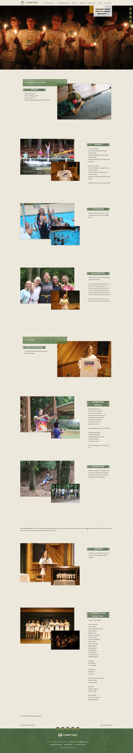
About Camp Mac (49, 3)
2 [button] (107, 6)
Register (82, 3)
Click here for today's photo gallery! (30, 716)
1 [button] (98, 6)
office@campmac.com (83, 741)
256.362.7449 (72, 741)
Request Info (91, 3)
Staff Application (80, 744)
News (74, 3)
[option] (103, 11)
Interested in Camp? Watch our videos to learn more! (103, 11)
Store (100, 3)
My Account (108, 3)
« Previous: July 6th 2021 (27, 725)
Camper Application (56, 744)
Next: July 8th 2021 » (107, 725)
